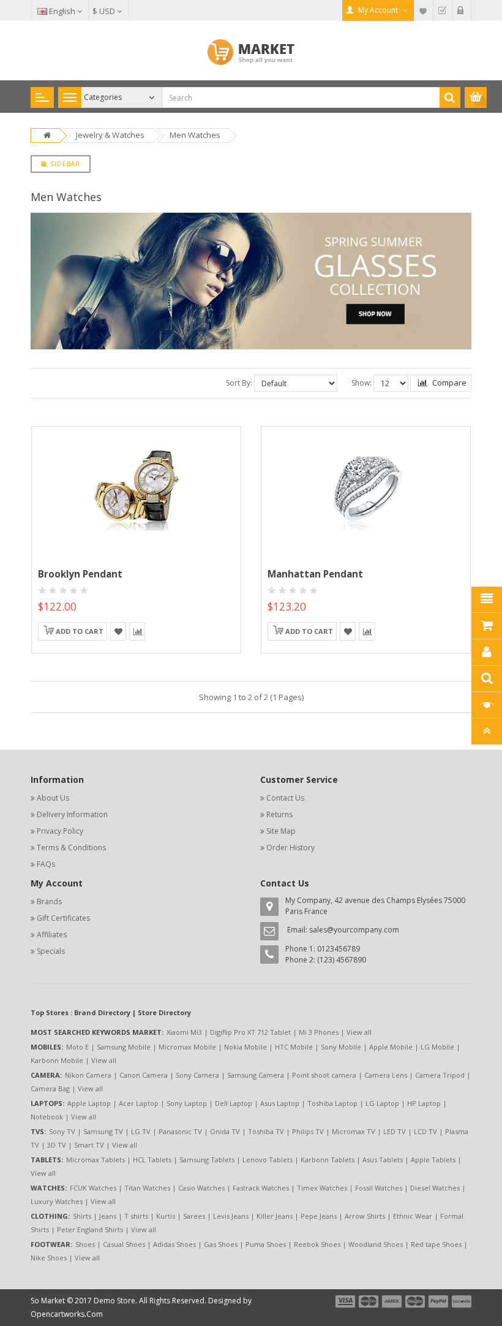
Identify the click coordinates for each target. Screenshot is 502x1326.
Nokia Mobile (245, 1046)
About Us (53, 798)
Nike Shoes (49, 1257)
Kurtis (165, 1216)
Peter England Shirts (90, 1229)
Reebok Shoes (317, 1244)
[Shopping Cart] (461, 10)
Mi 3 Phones (319, 1032)
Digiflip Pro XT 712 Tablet (250, 1032)
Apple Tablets (433, 1159)
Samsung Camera (255, 1075)
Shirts (82, 1216)
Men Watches (195, 134)
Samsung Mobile (124, 1046)
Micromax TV (353, 1131)
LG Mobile (437, 1046)
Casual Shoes (124, 1244)
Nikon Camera (88, 1075)
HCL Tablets (152, 1159)
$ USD (104, 11)
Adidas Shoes (174, 1244)
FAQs (46, 864)
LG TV (141, 1131)
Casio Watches (201, 1187)
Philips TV (308, 1131)
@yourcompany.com (363, 929)
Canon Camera (143, 1075)
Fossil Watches (378, 1187)
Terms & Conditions (71, 847)
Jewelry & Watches (110, 134)
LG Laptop (382, 1103)
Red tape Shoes (436, 1244)
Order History (290, 847)
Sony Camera (197, 1075)
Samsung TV (103, 1131)
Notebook (47, 1116)
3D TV (56, 1144)
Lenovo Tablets (267, 1159)
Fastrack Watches (261, 1187)
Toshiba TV (266, 1131)
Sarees (194, 1216)
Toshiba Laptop (332, 1103)
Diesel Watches (435, 1187)
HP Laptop (424, 1103)
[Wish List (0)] (424, 10)
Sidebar (64, 163)
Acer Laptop (139, 1103)
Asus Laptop (279, 1103)
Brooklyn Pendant (80, 574)
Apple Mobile (391, 1046)
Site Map (281, 831)
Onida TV (225, 1131)
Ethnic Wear (412, 1216)
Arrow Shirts (365, 1216)
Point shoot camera (324, 1075)
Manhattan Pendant (315, 574)
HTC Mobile (294, 1046)
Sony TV (62, 1131)
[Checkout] (442, 10)
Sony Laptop (187, 1103)
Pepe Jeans (319, 1216)
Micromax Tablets (95, 1159)
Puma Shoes (265, 1244)
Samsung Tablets (206, 1159)
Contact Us (285, 798)
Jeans (107, 1216)
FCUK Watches (93, 1187)
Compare (448, 382)
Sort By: (239, 383)
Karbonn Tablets (327, 1159)
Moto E (77, 1046)
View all (359, 1032)
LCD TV (425, 1131)
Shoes (85, 1244)
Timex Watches (322, 1187)
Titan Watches (147, 1187)
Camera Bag (50, 1088)
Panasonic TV (180, 1131)
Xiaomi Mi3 (184, 1032)
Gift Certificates (63, 918)
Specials (51, 951)
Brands (49, 901)
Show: (361, 383)
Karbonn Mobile (57, 1060)
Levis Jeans (231, 1216)
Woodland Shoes (375, 1244)
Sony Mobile (341, 1046)
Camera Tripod (440, 1075)
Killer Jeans (275, 1216)
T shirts (136, 1216)
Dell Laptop (233, 1103)
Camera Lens (385, 1075)
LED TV (394, 1131)
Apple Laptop (89, 1103)
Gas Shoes (221, 1244)
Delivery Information (72, 814)
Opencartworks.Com (67, 1314)
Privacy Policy (60, 831)
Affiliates (52, 934)
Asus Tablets (382, 1159)
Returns (279, 814)
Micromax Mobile (187, 1046)
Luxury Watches (57, 1201)
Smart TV (89, 1144)
